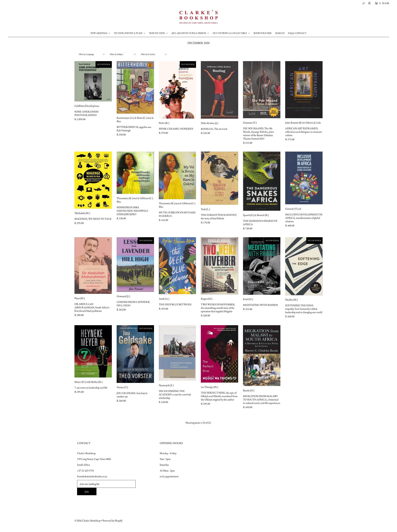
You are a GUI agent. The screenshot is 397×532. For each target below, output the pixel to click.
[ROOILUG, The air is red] (219, 90)
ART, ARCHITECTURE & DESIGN (189, 32)
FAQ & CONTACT (297, 32)
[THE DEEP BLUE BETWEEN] (177, 265)
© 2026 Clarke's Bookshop (87, 520)
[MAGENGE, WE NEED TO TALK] (93, 180)
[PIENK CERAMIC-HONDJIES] (177, 90)
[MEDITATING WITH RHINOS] (261, 266)
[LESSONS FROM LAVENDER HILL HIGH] (135, 264)
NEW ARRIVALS (99, 32)
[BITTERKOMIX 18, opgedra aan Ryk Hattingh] (135, 87)
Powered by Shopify (113, 520)
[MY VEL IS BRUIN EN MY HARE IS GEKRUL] (177, 175)
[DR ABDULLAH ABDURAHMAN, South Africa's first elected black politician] (93, 265)
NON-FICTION (157, 32)
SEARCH (279, 32)
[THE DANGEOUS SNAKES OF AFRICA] (261, 181)
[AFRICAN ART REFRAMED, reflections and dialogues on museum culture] (304, 89)
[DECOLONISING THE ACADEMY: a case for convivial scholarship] (177, 353)
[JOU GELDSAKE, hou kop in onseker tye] (135, 354)
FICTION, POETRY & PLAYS (128, 32)
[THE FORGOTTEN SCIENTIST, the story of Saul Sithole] (219, 178)
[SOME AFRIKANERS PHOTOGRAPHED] (93, 81)
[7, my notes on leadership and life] (93, 351)
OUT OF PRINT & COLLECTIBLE (230, 32)
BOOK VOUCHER (263, 32)
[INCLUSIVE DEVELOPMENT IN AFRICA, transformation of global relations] (304, 178)
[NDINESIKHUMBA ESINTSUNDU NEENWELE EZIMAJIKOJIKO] (135, 173)
